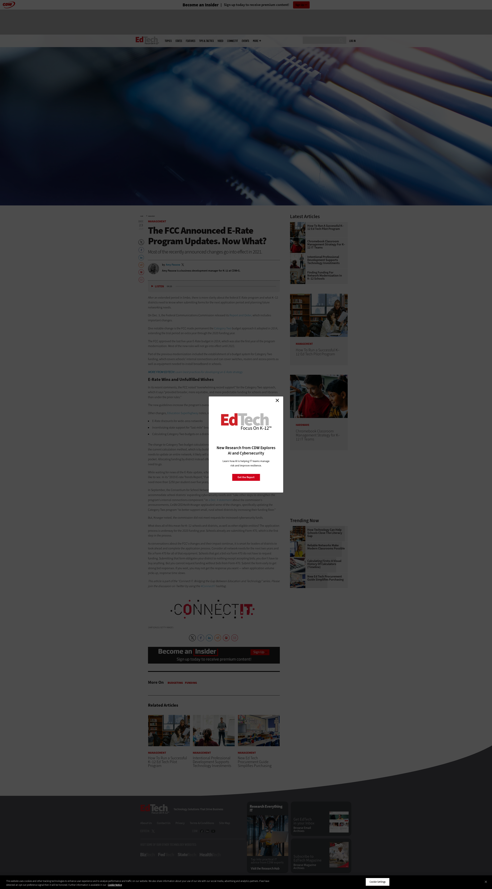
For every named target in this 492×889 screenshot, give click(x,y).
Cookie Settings (378, 881)
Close (277, 400)
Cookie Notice (115, 885)
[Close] (486, 881)
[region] (246, 882)
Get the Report (246, 477)
